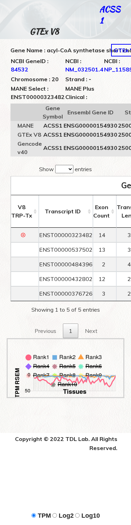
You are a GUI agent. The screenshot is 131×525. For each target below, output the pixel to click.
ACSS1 (110, 14)
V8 (21, 211)
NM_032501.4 (84, 69)
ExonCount (101, 211)
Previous (45, 330)
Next (91, 330)
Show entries (65, 169)
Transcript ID (63, 211)
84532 (19, 69)
